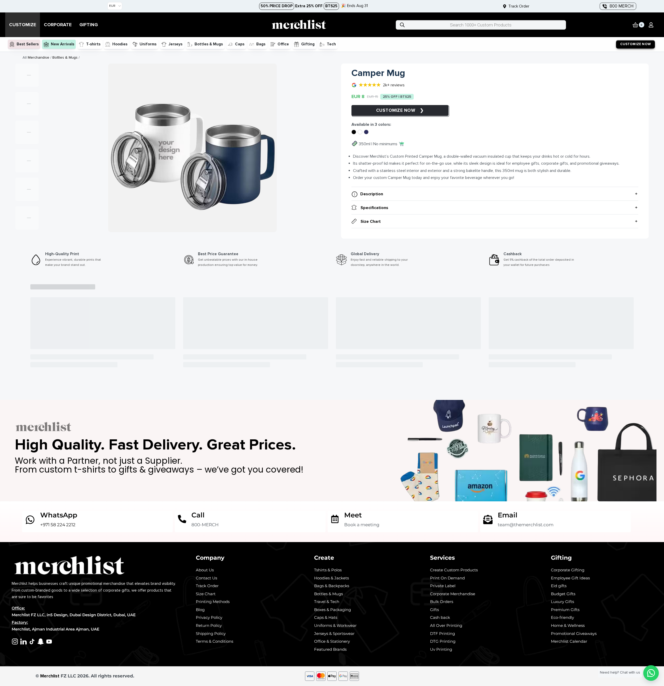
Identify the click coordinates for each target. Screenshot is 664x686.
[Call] (182, 519)
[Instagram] (15, 641)
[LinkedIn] (23, 641)
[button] (651, 24)
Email (507, 515)
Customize (390, 110)
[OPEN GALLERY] (192, 148)
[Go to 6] (27, 218)
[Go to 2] (27, 103)
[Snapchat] (40, 641)
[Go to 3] (27, 132)
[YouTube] (49, 641)
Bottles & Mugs (65, 57)
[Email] (488, 519)
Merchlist (49, 676)
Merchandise (38, 57)
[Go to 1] (27, 75)
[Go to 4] (27, 160)
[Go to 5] (27, 189)
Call (198, 515)
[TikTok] (32, 641)
